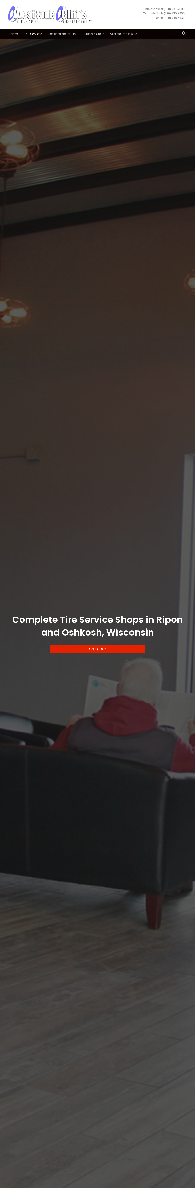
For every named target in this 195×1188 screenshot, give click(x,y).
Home (14, 33)
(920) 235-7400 (174, 13)
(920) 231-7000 (174, 9)
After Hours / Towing (123, 33)
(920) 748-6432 (174, 17)
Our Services (33, 33)
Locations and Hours (62, 33)
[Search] (184, 33)
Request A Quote (92, 33)
